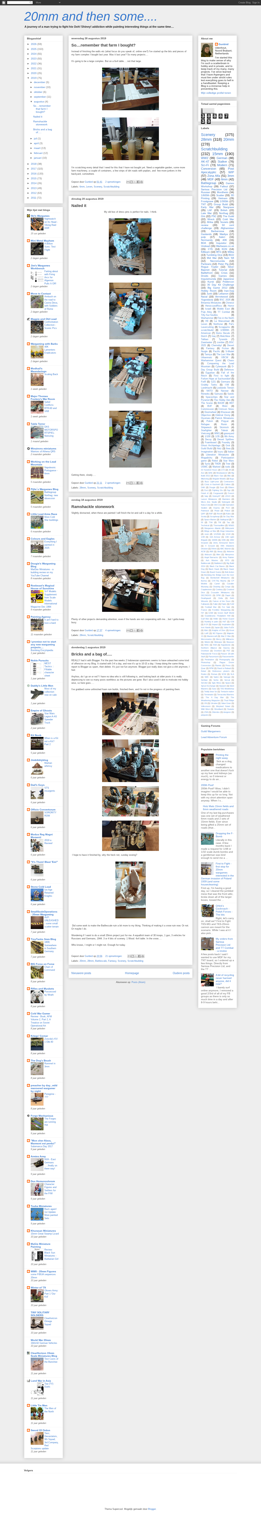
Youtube (230, 709)
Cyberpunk (221, 366)
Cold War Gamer (40, 1013)
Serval (227, 680)
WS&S (231, 525)
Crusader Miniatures (220, 592)
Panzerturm (214, 656)
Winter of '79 (38, 1287)
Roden (204, 674)
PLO (228, 508)
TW (219, 522)
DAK (203, 487)
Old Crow (218, 505)
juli (36, 138)
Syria (207, 464)
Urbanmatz (206, 357)
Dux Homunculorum (43, 1181)
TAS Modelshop (227, 689)
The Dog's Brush (41, 1060)
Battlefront (207, 272)
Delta (220, 598)
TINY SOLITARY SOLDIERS (40, 1314)
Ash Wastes (212, 560)
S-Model (229, 351)
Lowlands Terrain (225, 388)
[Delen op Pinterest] (141, 182)
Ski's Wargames (40, 215)
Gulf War (205, 619)
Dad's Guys (38, 784)
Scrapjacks (224, 327)
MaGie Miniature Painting (40, 1245)
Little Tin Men (39, 1405)
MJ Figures (218, 633)
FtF (202, 613)
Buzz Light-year (212, 481)
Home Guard (228, 619)
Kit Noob (36, 735)
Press (228, 665)
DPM (218, 595)
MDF (210, 179)
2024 (34, 53)
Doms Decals (223, 333)
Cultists (227, 484)
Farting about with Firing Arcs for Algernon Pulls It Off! (51, 277)
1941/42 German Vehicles (44, 1343)
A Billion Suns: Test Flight (50, 246)
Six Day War (228, 516)
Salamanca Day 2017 (42, 1146)
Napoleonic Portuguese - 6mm (51, 470)
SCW (224, 674)
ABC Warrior (225, 549)
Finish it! (205, 493)
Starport (222, 686)
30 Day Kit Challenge (220, 284)
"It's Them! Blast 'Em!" (44, 862)
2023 (34, 58)
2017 (34, 168)
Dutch (204, 336)
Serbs (216, 680)
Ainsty (220, 551)
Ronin (224, 424)
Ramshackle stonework (92, 506)
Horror (231, 306)
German (222, 158)
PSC (213, 216)
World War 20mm (41, 1340)
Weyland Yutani (223, 706)
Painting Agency (41, 616)
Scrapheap (214, 516)
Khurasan (225, 412)
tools (227, 467)
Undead (205, 246)
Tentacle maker (227, 691)
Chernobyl (216, 345)
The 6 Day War (215, 697)
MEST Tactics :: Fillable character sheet (49, 669)
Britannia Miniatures (211, 303)
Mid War (212, 257)
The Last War (223, 354)
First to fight (221, 376)
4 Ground (210, 546)
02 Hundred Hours (209, 470)
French (231, 493)
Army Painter (228, 557)
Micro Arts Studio (209, 502)
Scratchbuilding (111, 186)
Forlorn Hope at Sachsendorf (216, 379)
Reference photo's (221, 671)
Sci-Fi (205, 165)
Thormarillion (218, 525)
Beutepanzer (221, 473)
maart (37, 148)
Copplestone (206, 589)
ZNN (206, 712)
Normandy (207, 240)
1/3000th (224, 330)
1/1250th (217, 534)
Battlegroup (208, 183)
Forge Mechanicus (42, 1115)
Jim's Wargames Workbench (40, 267)
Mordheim (222, 192)
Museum (230, 642)
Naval (204, 296)
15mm (217, 154)
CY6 (210, 249)
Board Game (215, 572)
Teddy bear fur (210, 691)
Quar (203, 668)
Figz (229, 490)
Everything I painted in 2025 (50, 544)
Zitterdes (216, 712)
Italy (206, 496)
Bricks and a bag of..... (91, 654)
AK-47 (205, 161)
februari (38, 153)
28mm (83, 487)
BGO (231, 254)
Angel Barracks (211, 557)
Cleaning (216, 587)
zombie (220, 342)
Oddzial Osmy (222, 415)
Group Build (221, 204)
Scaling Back (51, 374)
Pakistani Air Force (209, 654)
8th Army (229, 436)
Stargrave (228, 207)
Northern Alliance (209, 648)
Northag (223, 213)
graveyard (229, 433)
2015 (34, 178)
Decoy (208, 439)
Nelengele (226, 502)
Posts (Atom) (138, 982)
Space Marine (210, 519)
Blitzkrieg (205, 479)
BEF (231, 403)
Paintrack (205, 511)
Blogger (152, 1509)
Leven (89, 186)
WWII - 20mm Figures (43, 1271)
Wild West (205, 709)
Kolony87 (217, 496)
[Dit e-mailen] (128, 182)
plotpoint (204, 715)
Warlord (216, 467)
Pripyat (225, 421)
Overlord (218, 651)
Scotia (203, 516)
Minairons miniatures (43, 448)
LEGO (227, 496)
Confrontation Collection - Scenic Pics (51, 325)
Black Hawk (214, 569)
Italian (231, 451)
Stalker (222, 161)
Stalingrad (224, 519)
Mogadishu (206, 458)
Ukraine (214, 703)
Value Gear (226, 703)
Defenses (229, 369)
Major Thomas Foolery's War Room (43, 397)
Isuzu (220, 451)
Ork (203, 216)
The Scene (207, 403)
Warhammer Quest (211, 360)
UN (205, 703)
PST (228, 651)
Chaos (230, 360)
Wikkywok (229, 528)
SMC (207, 677)
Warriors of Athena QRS (43, 451)
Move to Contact (41, 293)
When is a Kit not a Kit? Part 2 (51, 741)
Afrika (210, 222)
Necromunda (217, 261)
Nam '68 (229, 257)
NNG (206, 645)
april (36, 143)
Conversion (208, 168)
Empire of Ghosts (41, 710)
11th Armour (215, 537)
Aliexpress (229, 554)
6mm (82, 186)
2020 (34, 73)
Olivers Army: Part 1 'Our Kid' (51, 1293)
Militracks (230, 639)
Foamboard (210, 442)
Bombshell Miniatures (220, 578)
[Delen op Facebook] (138, 182)
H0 (206, 321)
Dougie (212, 487)
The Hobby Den (222, 400)
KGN (224, 249)
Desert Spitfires (225, 439)
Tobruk (224, 430)
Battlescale (101, 961)
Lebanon (224, 293)
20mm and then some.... (90, 16)
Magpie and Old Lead (44, 319)
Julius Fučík (229, 627)
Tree (228, 464)
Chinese (230, 303)
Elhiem (231, 487)
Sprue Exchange (208, 686)
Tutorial (223, 269)
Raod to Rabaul (224, 668)
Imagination (207, 451)
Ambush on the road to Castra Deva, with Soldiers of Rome (51, 302)
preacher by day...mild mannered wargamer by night (44, 1088)
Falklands (205, 604)
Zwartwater (206, 342)
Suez (214, 689)
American (206, 333)
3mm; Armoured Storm (223, 543)
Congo (227, 587)
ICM (232, 622)
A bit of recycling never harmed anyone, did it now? (225, 979)
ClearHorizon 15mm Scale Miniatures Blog (44, 1354)
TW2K (218, 464)
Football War (211, 607)
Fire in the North (226, 318)
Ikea (228, 448)
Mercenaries (206, 639)
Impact (215, 624)
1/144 (228, 534)
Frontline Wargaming (221, 610)
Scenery (98, 186)
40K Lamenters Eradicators (50, 349)
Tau (228, 522)
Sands (230, 394)
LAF (210, 210)
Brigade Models (219, 479)
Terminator (208, 694)
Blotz (225, 406)
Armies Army (38, 1156)
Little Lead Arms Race (44, 514)
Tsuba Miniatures (41, 1206)
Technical (205, 525)
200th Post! (207, 785)
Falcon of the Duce (222, 601)
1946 (223, 540)
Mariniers (226, 499)
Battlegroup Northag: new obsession (51, 495)
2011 (34, 197)
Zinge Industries (227, 531)
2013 (34, 188)
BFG (218, 251)
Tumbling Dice (214, 254)
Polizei (227, 511)
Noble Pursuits (40, 660)
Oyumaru (205, 418)
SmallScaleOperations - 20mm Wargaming (44, 913)
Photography (224, 660)
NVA (215, 645)
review (204, 225)
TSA (211, 522)
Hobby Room (209, 290)
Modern (222, 165)
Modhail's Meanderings (39, 370)
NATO (209, 391)
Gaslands (206, 234)
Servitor (204, 683)
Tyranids (223, 339)
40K (224, 240)
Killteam (205, 251)
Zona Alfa (213, 175)
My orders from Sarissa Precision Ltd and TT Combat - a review (224, 944)
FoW (232, 604)
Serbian (204, 680)
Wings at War (210, 531)
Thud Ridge (229, 700)
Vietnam (222, 198)
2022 (34, 63)
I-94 (227, 385)
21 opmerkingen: (114, 956)
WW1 (217, 433)
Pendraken (209, 660)
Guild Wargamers (211, 731)
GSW (210, 613)
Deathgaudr (206, 598)
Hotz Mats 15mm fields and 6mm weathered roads (218, 808)
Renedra (205, 394)
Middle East (223, 309)
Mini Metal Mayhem (42, 240)
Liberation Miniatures (217, 455)
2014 (34, 183)
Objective (206, 415)
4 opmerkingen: (113, 630)
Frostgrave (207, 201)
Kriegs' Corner (39, 1035)
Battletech (218, 563)
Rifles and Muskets (42, 988)
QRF (203, 514)
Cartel (217, 584)
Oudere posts (181, 973)
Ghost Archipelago (210, 445)
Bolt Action (229, 572)
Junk (209, 293)
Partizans (206, 264)
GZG (213, 382)
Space (228, 683)
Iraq (214, 336)
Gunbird (224, 44)
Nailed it (78, 205)
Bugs (232, 479)
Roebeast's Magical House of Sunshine (42, 587)
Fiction (225, 348)
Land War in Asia (41, 1380)
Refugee (205, 424)
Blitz (229, 476)
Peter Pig (223, 264)
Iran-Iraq (229, 290)
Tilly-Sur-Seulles (209, 315)
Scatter (220, 195)
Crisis (224, 272)
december (40, 82)
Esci (206, 490)
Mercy (219, 639)
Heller (215, 619)
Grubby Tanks (209, 385)
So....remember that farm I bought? (103, 45)
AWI (211, 551)
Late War (206, 213)
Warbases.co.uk (225, 246)
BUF (209, 406)
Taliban (204, 339)
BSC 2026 (225, 300)
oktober (38, 92)
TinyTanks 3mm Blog (43, 939)
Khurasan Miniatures (43, 1230)
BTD (227, 560)
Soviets (224, 222)
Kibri (206, 630)
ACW (203, 551)
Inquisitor (221, 243)
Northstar (218, 324)
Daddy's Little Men (42, 685)
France (204, 610)
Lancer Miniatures (209, 499)
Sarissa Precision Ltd (214, 189)
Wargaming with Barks (44, 343)
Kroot (231, 630)
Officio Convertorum (43, 809)
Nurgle (204, 351)
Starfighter (206, 430)
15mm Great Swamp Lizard (45, 1233)
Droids (204, 275)
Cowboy (219, 589)
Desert (230, 345)
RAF (211, 514)
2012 (34, 193)
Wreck (210, 219)
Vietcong (205, 433)
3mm (230, 175)
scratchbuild (207, 330)
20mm (83, 961)
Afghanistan (227, 228)
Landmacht (206, 388)
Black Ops (218, 476)
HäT (224, 622)
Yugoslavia (207, 299)
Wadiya (224, 234)
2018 (34, 163)
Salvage (227, 677)
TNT (203, 204)
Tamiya (208, 354)
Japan (217, 627)
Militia (231, 251)
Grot (228, 445)
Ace (202, 473)
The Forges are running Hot (50, 1121)
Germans (225, 382)
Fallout (224, 186)
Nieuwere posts (81, 973)
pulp (203, 237)
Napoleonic (226, 645)
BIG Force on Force (42, 964)
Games (223, 275)
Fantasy (112, 961)
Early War (207, 207)
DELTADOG (206, 595)
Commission (207, 409)
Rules (228, 514)
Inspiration (226, 624)
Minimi (207, 642)
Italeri (222, 237)
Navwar (225, 391)
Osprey (216, 508)
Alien (218, 554)
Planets (218, 665)
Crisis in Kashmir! (212, 484)
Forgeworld (218, 493)
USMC (204, 467)
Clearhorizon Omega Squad (50, 1321)
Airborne (230, 551)
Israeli (208, 309)
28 (230, 470)
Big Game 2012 (218, 287)
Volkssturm (206, 706)
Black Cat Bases (217, 566)
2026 (34, 44)
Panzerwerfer (228, 656)
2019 (34, 78)
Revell (219, 514)
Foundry (226, 442)
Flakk (223, 604)
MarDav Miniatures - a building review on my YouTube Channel (42, 572)
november (40, 87)
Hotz (219, 448)
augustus (39, 101)
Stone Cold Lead (41, 886)
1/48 (203, 537)
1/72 (223, 470)
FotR (203, 382)
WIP (231, 172)
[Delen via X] (135, 182)
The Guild (228, 216)
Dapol (227, 595)
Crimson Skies (226, 409)
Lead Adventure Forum (214, 737)
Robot (215, 461)
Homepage (132, 973)
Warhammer (207, 318)
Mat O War (226, 636)
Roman (214, 674)
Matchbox (225, 336)
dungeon (227, 712)
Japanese (228, 278)
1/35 (217, 436)
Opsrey (226, 648)
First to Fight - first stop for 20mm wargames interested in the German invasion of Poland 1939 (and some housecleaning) (217, 874)
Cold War (228, 219)
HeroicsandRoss (213, 306)
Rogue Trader (209, 266)
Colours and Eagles (43, 538)
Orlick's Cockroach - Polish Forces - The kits (224, 910)
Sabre (216, 677)
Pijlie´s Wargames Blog (44, 489)
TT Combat (224, 312)
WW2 (204, 158)
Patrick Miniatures (224, 418)
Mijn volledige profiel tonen (216, 92)
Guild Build (206, 448)
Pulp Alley (206, 312)
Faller (215, 604)
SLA (232, 674)
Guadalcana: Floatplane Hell (217, 616)
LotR (206, 633)
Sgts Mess (216, 683)
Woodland (218, 709)
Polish (209, 421)
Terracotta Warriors (225, 694)
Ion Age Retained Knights (48, 892)
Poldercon (228, 281)
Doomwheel (210, 412)
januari (38, 157)
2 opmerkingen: (113, 182)
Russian (205, 192)
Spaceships (212, 397)
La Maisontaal (222, 321)
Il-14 (206, 624)
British (224, 210)
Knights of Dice (218, 630)
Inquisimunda (208, 278)
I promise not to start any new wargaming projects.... (43, 644)
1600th (215, 540)
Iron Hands (206, 627)
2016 (34, 173)
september (40, 96)
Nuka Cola (205, 505)
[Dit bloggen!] (131, 182)
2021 (34, 68)
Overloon (205, 651)
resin (207, 534)
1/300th (224, 201)
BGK (203, 243)
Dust (222, 487)
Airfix (210, 473)
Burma (204, 581)
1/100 (207, 436)
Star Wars (228, 461)
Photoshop (205, 662)
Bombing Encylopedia (42, 650)
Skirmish (224, 427)
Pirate (216, 511)
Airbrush (208, 554)
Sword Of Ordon (40, 1430)
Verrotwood (221, 296)
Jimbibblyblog (39, 760)
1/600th (205, 195)
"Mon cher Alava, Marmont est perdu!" (43, 1142)
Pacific (216, 351)
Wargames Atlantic (212, 528)
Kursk (211, 281)
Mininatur (218, 642)
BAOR (221, 403)
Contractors (229, 481)
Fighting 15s (217, 490)
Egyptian (210, 373)
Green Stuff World (226, 613)
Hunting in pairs (211, 622)
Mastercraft (212, 636)
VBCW (224, 357)
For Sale (226, 607)
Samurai (218, 394)
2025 (34, 49)
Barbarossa (217, 231)
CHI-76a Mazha (219, 581)
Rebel (203, 671)
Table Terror (38, 423)
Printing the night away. (222, 756)
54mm (214, 549)
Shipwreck (206, 427)
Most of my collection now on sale (50, 691)
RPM (211, 668)
